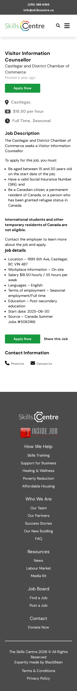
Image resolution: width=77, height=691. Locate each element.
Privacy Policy (38, 678)
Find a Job (38, 598)
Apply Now (23, 88)
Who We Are (38, 499)
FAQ (38, 538)
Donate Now (38, 627)
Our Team (38, 508)
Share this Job (56, 339)
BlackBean (54, 662)
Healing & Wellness (38, 470)
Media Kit (38, 576)
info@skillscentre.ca (38, 10)
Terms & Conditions (38, 671)
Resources (38, 552)
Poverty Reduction (38, 478)
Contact (38, 618)
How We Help (38, 446)
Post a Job (38, 605)
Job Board (38, 589)
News (38, 560)
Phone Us (17, 364)
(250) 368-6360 (38, 4)
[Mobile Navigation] (67, 25)
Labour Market (38, 568)
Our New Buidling (38, 531)
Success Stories (38, 523)
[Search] (58, 25)
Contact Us (44, 364)
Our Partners (38, 515)
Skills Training (38, 455)
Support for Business (38, 463)
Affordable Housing (38, 486)
